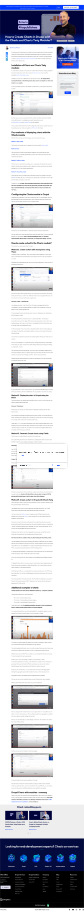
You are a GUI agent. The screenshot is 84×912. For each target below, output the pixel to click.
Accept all (59, 465)
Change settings (25, 465)
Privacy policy (21, 455)
